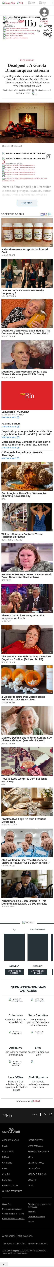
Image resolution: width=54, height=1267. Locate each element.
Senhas (20, 35)
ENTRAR (44, 21)
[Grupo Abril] (8, 3)
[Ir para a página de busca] (50, 37)
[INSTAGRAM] (49, 1114)
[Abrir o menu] (4, 23)
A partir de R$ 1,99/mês (38, 972)
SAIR (46, 23)
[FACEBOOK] (40, 1114)
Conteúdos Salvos (30, 30)
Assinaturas (24, 28)
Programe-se (27, 60)
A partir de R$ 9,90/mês (14, 972)
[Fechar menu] (21, 17)
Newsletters (24, 38)
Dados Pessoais (28, 33)
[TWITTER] (44, 1114)
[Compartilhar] (3, 160)
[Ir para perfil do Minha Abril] (27, 23)
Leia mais (27, 203)
